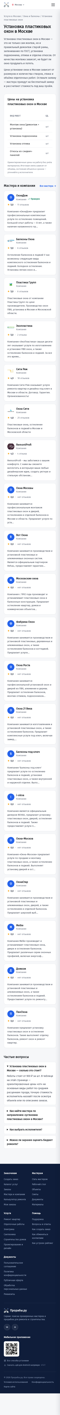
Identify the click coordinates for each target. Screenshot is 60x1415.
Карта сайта (9, 1386)
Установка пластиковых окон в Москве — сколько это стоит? (26, 1068)
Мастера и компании (14, 1194)
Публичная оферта (13, 1280)
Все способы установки (18, 1360)
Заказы (7, 1189)
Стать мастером (40, 1179)
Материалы (38, 1204)
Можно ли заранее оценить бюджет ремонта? (30, 1142)
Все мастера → (48, 185)
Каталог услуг (11, 1184)
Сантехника (10, 1234)
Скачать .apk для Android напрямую (26, 1365)
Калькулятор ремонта (15, 1199)
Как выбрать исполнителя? (26, 1129)
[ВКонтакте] (7, 1327)
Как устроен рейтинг (42, 1243)
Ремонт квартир (12, 1219)
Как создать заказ (41, 1229)
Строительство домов (15, 1239)
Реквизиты (9, 1294)
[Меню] (53, 5)
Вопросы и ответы (41, 1224)
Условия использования (16, 1382)
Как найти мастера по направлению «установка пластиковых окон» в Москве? (25, 1115)
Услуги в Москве (12, 16)
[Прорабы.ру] (6, 4)
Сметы (35, 1194)
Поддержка (38, 1219)
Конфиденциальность (43, 1382)
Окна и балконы (31, 16)
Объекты (36, 1189)
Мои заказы (10, 1204)
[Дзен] (15, 1327)
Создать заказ (11, 1179)
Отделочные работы (14, 1224)
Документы (37, 1199)
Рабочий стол (39, 1184)
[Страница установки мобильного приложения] (11, 1349)
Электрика (9, 1229)
